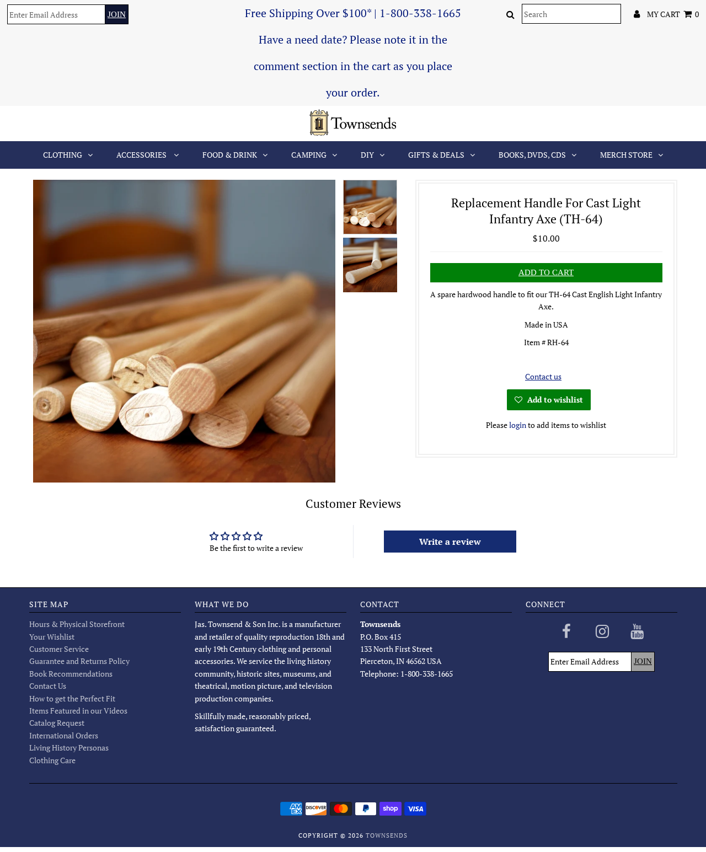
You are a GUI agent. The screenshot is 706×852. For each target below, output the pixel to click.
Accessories (142, 154)
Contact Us (47, 685)
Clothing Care (52, 760)
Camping (309, 154)
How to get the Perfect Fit (72, 698)
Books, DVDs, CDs (532, 154)
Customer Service (59, 649)
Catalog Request (56, 722)
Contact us (543, 376)
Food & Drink (229, 154)
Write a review (450, 541)
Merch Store (626, 154)
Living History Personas (69, 747)
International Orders (63, 735)
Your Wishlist (51, 636)
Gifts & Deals (436, 154)
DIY (367, 154)
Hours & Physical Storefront (77, 624)
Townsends (387, 835)
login (517, 425)
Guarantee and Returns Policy (79, 661)
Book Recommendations (71, 673)
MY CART (673, 14)
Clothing (62, 154)
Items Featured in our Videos (78, 710)
